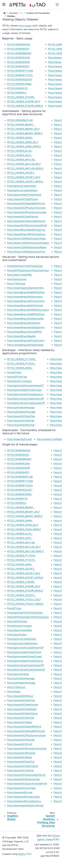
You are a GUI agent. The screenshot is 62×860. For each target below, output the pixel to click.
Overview (13, 13)
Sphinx (22, 853)
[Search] (57, 4)
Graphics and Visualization (38, 13)
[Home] (4, 13)
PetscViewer (25, 26)
